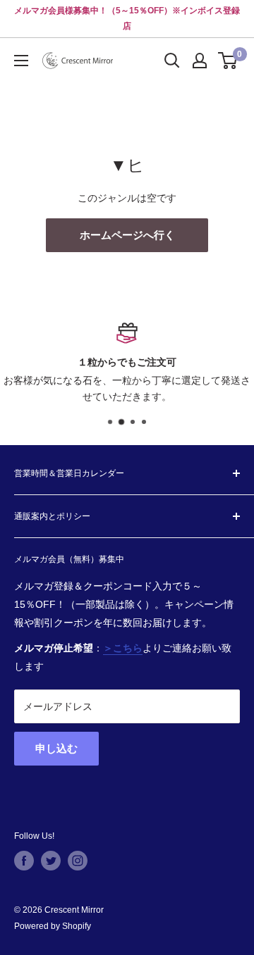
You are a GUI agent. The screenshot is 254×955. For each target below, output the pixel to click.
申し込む (56, 748)
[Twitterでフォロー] (51, 860)
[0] (228, 60)
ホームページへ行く (127, 235)
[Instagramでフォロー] (77, 860)
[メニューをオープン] (21, 60)
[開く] (172, 60)
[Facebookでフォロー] (24, 860)
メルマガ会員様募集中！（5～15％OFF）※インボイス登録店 (127, 18)
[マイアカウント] (200, 60)
